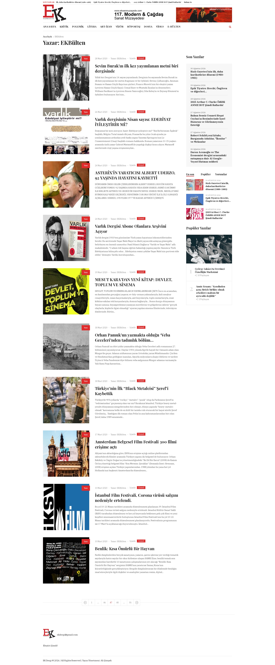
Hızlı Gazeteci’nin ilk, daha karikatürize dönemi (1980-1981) (207, 74)
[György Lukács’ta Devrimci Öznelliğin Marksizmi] (209, 249)
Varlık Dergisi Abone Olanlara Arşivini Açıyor (130, 228)
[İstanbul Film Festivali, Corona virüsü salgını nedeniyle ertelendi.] (66, 507)
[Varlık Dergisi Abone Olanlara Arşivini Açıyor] (66, 238)
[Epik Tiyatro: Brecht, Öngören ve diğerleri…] (194, 199)
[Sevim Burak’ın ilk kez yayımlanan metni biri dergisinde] (66, 77)
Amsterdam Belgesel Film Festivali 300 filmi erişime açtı (136, 444)
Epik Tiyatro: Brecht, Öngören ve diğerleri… (95, 2)
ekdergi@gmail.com (67, 634)
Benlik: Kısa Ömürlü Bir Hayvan (124, 548)
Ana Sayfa (47, 36)
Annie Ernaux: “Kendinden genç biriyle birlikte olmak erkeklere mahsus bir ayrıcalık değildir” (210, 291)
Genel (141, 58)
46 (104, 602)
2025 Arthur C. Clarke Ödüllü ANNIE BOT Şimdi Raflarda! (141, 2)
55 (130, 602)
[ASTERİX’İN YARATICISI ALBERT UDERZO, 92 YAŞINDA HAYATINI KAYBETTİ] (66, 184)
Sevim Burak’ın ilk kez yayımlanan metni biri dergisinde (136, 68)
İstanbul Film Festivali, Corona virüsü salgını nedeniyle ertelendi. (136, 497)
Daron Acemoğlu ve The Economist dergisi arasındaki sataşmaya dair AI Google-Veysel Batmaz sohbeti (208, 157)
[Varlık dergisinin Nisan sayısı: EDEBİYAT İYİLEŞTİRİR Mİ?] (66, 131)
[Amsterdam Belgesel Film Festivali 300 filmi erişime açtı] (66, 453)
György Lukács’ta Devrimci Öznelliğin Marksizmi (210, 270)
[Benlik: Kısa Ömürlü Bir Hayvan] (66, 560)
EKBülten (121, 58)
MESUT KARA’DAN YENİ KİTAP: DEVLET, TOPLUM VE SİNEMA (133, 282)
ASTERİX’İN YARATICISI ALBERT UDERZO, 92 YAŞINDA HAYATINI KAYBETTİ (135, 175)
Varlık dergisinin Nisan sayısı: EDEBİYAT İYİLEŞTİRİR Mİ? (133, 122)
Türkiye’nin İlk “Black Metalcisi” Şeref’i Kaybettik (131, 391)
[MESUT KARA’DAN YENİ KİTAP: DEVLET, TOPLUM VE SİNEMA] (66, 291)
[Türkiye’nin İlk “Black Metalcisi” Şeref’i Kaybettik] (66, 400)
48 (117, 602)
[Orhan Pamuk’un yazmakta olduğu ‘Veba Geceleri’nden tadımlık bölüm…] (66, 346)
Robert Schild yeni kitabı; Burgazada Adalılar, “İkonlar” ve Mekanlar (208, 138)
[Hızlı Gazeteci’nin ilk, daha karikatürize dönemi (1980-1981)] (194, 184)
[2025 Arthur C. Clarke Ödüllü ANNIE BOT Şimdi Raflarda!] (194, 213)
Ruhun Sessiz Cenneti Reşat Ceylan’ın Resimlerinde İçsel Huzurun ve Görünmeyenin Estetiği (207, 120)
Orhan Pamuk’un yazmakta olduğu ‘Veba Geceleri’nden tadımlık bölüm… (132, 337)
